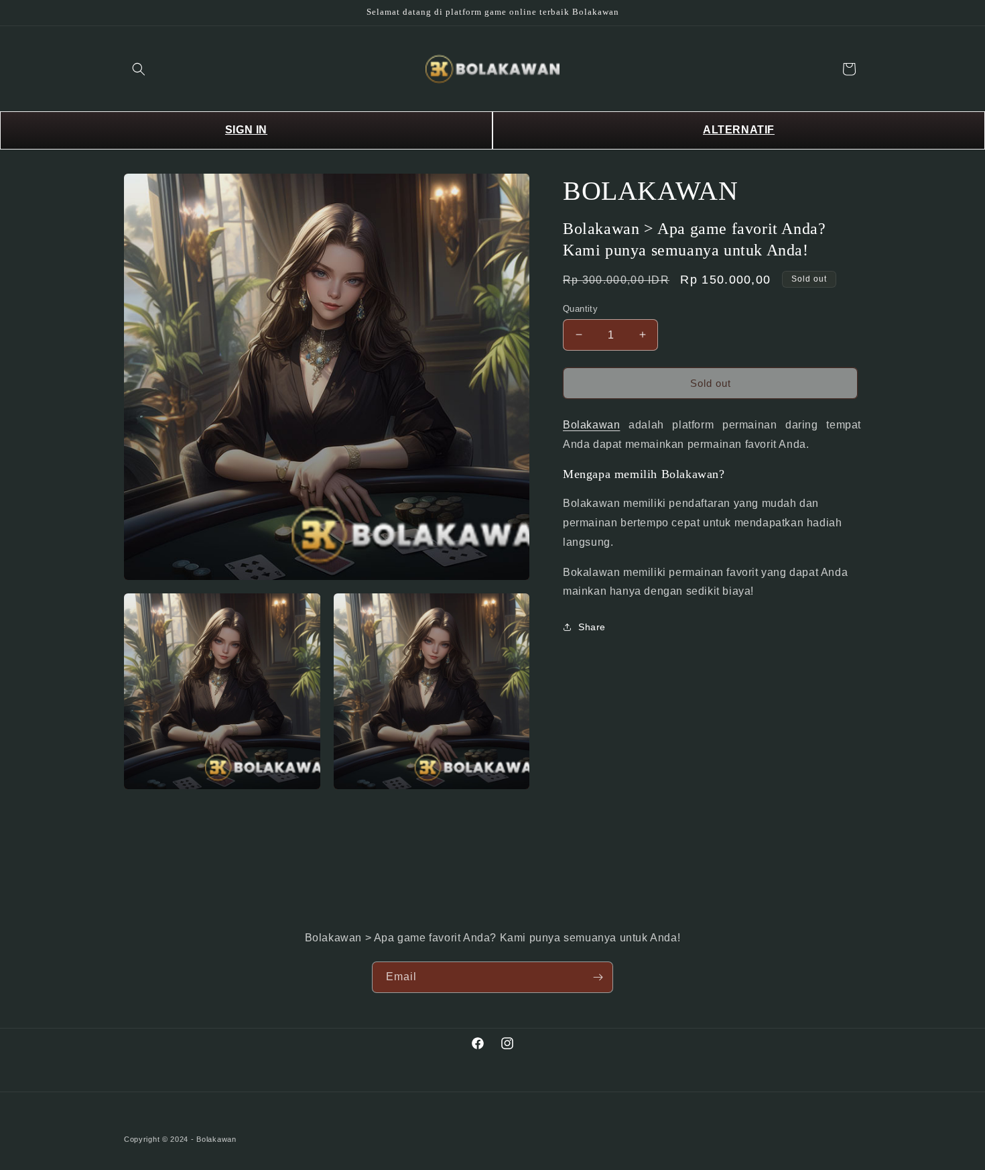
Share (592, 626)
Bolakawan (591, 424)
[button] (138, 69)
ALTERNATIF (739, 129)
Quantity (580, 308)
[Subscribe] (597, 977)
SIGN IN (246, 129)
